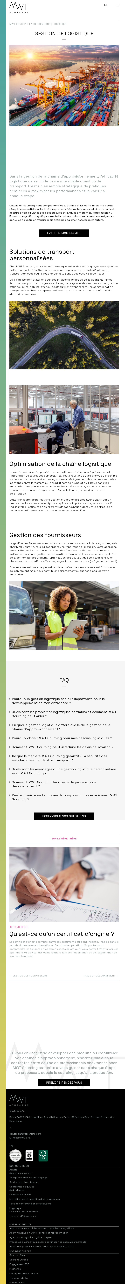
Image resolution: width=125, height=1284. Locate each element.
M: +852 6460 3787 (20, 1137)
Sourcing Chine (17, 1255)
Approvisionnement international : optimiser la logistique (41, 1228)
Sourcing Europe (18, 1259)
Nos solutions (40, 24)
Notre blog (17, 1282)
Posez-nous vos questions (64, 816)
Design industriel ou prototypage (28, 1177)
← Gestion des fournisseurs (28, 975)
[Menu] (115, 4)
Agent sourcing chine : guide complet (30, 1237)
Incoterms (15, 1268)
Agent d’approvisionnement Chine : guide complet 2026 (41, 1246)
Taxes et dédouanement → (101, 975)
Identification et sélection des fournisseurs (34, 1199)
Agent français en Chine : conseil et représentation (38, 1232)
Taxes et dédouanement (23, 1216)
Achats (13, 1169)
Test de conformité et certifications (30, 1203)
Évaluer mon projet (64, 233)
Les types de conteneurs (24, 1273)
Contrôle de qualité (20, 1194)
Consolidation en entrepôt (24, 1211)
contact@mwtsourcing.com (25, 1133)
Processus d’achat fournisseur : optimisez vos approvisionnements (47, 1241)
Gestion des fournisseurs (23, 1182)
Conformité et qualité (21, 1186)
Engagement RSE (19, 1264)
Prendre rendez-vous (64, 1082)
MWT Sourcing (18, 24)
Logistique (15, 1208)
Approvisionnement (20, 1172)
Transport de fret (19, 1277)
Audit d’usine (16, 1189)
